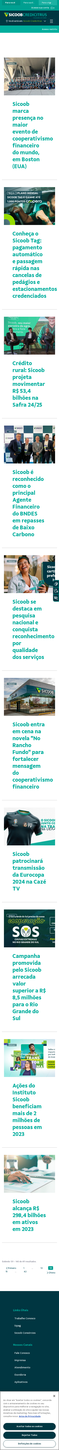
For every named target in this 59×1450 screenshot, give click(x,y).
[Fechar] (54, 1396)
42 (26, 1271)
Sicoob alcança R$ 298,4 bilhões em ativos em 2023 (29, 1215)
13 (42, 1268)
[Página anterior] (11, 1268)
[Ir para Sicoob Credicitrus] (25, 16)
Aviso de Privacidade (30, 1416)
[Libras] (56, 583)
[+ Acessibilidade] (56, 598)
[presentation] (11, 2)
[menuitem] (10, 2)
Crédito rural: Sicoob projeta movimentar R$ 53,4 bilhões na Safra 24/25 (28, 384)
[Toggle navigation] (51, 21)
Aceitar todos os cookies (29, 1426)
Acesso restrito (49, 29)
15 (7, 1271)
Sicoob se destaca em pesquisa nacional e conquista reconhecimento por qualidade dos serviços (33, 629)
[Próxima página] (51, 1273)
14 (51, 1268)
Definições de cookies (29, 1444)
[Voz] (56, 590)
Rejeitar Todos (29, 1435)
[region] (29, 1420)
